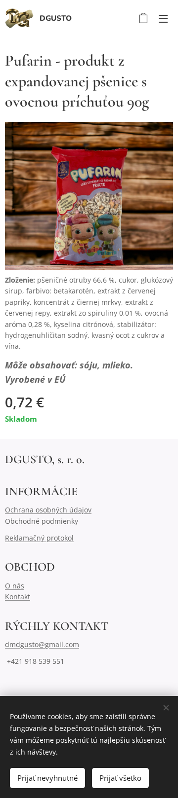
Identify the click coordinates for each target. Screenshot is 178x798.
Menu (163, 18)
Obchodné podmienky (41, 521)
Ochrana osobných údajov (48, 509)
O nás (14, 585)
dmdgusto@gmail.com (42, 644)
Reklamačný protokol (39, 538)
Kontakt (17, 596)
